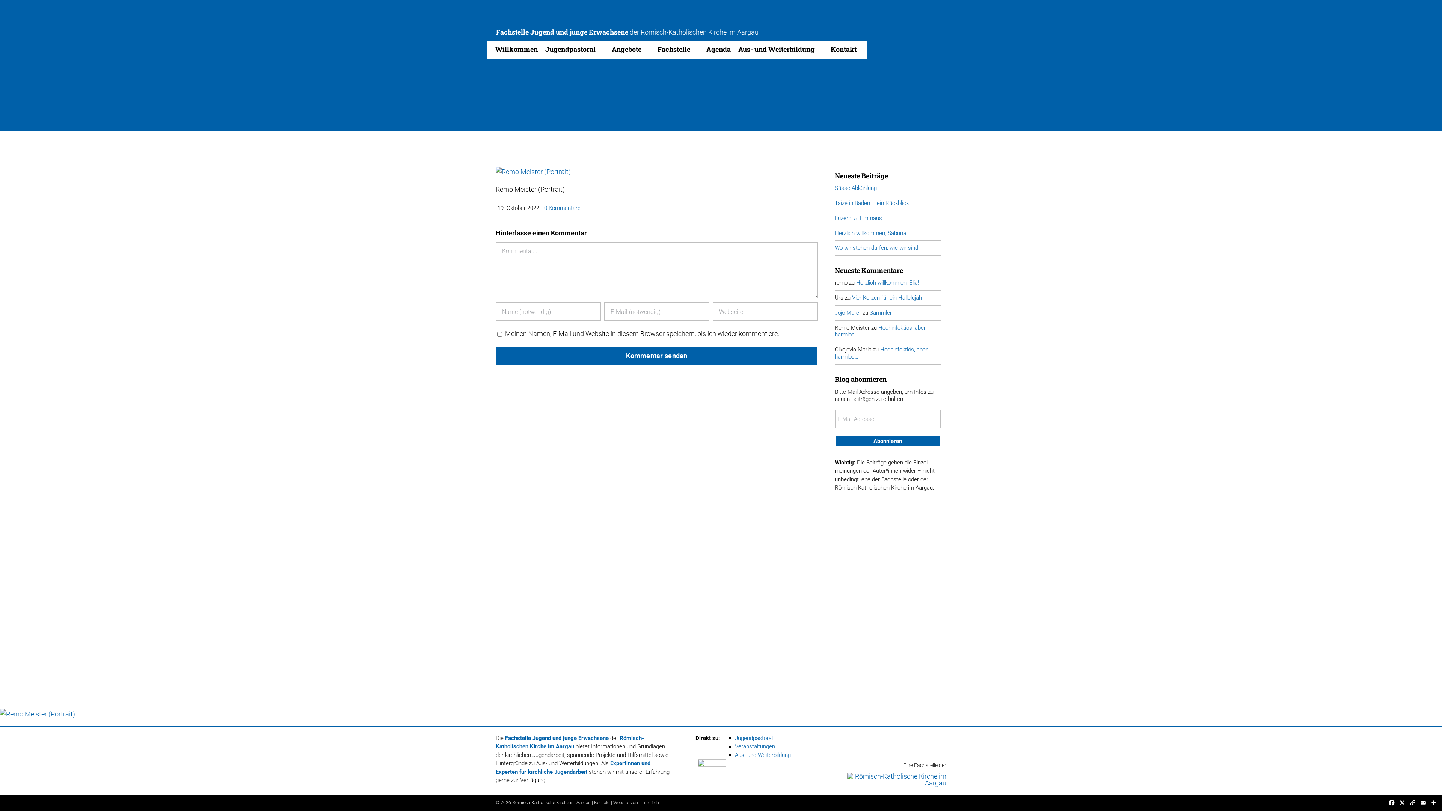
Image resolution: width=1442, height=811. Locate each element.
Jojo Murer (848, 312)
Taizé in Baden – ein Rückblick (872, 203)
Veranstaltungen (755, 746)
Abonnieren (887, 441)
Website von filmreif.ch (636, 802)
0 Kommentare (562, 208)
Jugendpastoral (754, 738)
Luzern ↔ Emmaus (858, 218)
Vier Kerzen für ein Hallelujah (887, 297)
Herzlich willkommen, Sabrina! (871, 233)
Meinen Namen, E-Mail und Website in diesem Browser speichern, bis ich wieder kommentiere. (642, 334)
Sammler (881, 312)
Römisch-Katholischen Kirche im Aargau (700, 32)
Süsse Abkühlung (856, 188)
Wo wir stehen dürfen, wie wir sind (876, 247)
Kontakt (602, 802)
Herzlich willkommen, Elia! (887, 282)
